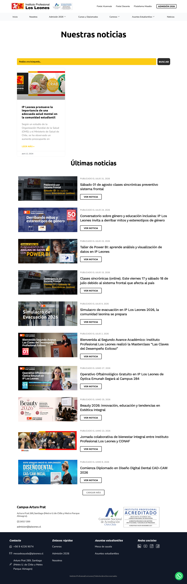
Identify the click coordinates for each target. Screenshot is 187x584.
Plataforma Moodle (143, 6)
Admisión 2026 (56, 16)
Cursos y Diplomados (88, 16)
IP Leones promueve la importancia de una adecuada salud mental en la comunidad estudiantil (39, 112)
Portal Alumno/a (104, 6)
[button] (93, 492)
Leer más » (28, 146)
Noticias (170, 16)
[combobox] (86, 61)
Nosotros (33, 16)
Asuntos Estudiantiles (142, 16)
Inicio (15, 16)
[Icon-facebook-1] (157, 546)
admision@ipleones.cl (29, 526)
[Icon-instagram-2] (151, 546)
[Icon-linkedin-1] (139, 546)
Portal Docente (123, 6)
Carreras (113, 16)
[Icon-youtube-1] (145, 546)
